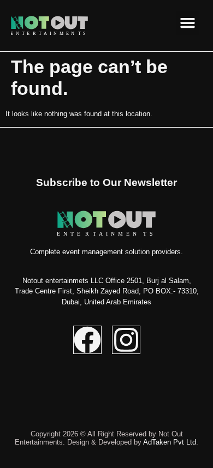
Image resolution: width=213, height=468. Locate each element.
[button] (188, 23)
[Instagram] (126, 340)
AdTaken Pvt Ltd (169, 442)
